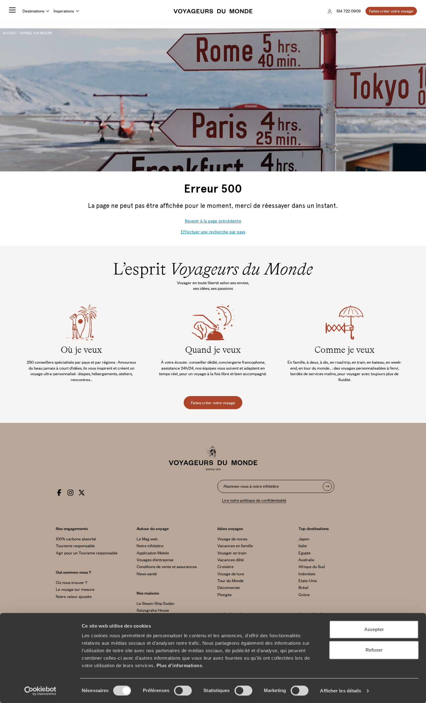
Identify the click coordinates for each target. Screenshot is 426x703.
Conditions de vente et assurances (167, 566)
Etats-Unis (307, 580)
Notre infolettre (150, 545)
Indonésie (306, 573)
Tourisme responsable (75, 545)
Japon (303, 539)
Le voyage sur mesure (75, 589)
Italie (302, 545)
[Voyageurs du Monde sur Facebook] (59, 491)
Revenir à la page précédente (213, 221)
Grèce (304, 594)
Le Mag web (147, 539)
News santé (147, 573)
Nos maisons (148, 593)
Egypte (304, 553)
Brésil (303, 587)
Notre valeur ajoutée (74, 596)
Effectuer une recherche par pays (213, 232)
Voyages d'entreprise (155, 559)
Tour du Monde (230, 580)
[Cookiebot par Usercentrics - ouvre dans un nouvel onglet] (40, 691)
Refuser (374, 650)
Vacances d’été (230, 559)
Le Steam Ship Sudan (155, 603)
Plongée (224, 594)
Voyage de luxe (230, 573)
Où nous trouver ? (71, 582)
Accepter (374, 629)
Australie (306, 559)
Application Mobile (153, 553)
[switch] (183, 691)
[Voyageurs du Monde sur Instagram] (70, 491)
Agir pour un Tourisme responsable (87, 553)
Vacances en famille (235, 545)
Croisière (225, 566)
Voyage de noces (232, 539)
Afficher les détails (340, 690)
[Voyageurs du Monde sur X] (81, 491)
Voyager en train (231, 553)
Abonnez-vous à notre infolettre (251, 486)
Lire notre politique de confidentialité (254, 500)
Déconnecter (228, 587)
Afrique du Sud (311, 566)
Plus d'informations (179, 665)
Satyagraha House (153, 610)
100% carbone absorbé (76, 539)
